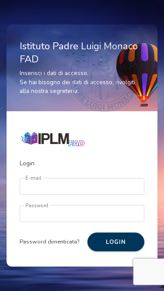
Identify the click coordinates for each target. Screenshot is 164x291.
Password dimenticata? (49, 242)
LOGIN (116, 242)
